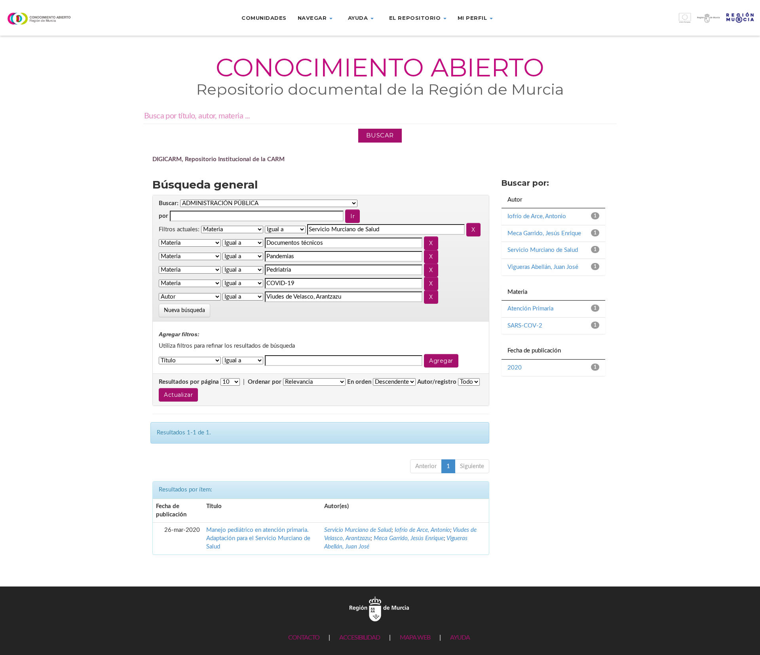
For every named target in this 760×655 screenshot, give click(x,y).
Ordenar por (264, 382)
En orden (359, 382)
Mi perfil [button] (473, 18)
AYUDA (460, 637)
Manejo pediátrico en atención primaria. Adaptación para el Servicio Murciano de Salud (258, 538)
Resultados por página (189, 382)
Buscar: (169, 203)
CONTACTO (303, 637)
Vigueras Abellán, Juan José (542, 267)
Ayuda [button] (359, 18)
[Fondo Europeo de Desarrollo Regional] (665, 22)
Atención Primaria (530, 309)
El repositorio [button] (416, 18)
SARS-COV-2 (524, 326)
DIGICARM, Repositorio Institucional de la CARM (218, 159)
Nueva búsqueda (184, 310)
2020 (514, 368)
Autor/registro (436, 382)
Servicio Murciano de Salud (357, 530)
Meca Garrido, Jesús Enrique (409, 538)
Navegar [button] (313, 18)
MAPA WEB (415, 637)
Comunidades (264, 18)
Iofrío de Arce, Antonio (422, 530)
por (163, 216)
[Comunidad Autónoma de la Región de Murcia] (379, 608)
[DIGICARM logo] (63, 18)
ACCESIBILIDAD (359, 637)
